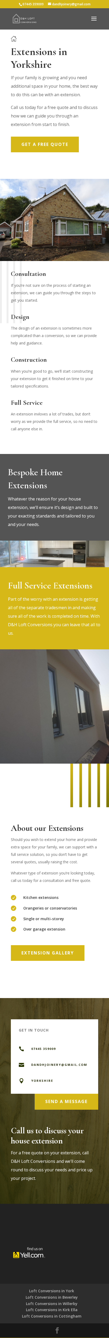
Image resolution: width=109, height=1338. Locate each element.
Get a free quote (44, 144)
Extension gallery (47, 953)
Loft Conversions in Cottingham (51, 1316)
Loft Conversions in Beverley (52, 1297)
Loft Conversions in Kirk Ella (52, 1309)
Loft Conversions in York (51, 1290)
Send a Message (66, 1101)
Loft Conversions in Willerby (52, 1303)
